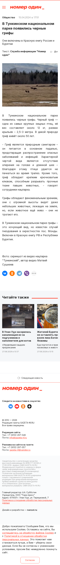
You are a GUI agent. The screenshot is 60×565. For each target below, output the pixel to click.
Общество (8, 17)
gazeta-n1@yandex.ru (19, 450)
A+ (56, 51)
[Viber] (26, 273)
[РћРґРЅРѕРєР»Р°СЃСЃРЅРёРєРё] (12, 273)
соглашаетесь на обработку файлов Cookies (28, 532)
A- (51, 51)
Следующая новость (32, 378)
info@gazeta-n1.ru (18, 437)
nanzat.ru (32, 510)
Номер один (27, 8)
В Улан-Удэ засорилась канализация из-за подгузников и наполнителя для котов (16, 336)
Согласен (30, 560)
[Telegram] (19, 273)
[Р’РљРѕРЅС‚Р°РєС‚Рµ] (4, 273)
